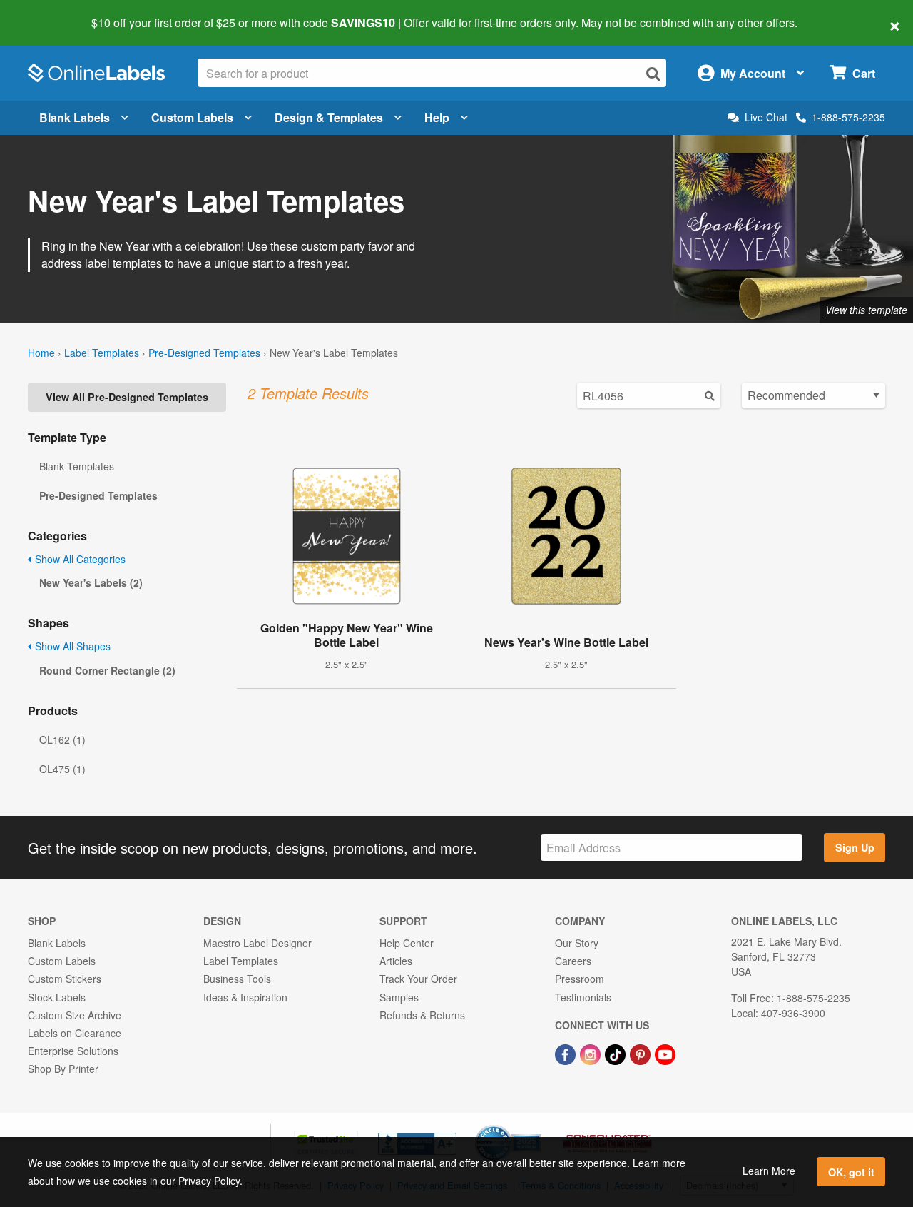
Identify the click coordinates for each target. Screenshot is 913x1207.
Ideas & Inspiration (245, 997)
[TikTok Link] (616, 1053)
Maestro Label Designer (257, 943)
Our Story (576, 943)
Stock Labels (57, 997)
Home (41, 352)
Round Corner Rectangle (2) (107, 670)
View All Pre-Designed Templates (127, 397)
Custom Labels (192, 117)
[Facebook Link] (566, 1053)
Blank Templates (76, 466)
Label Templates (101, 352)
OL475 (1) (62, 769)
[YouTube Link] (665, 1053)
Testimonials (583, 997)
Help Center (406, 943)
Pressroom (579, 978)
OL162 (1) (62, 739)
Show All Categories (79, 559)
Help (436, 117)
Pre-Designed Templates (204, 352)
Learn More (769, 1170)
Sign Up (854, 847)
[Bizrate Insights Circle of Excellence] (536, 1126)
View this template (866, 310)
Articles (395, 961)
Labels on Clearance (74, 1033)
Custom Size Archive (74, 1015)
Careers (573, 961)
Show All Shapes (71, 646)
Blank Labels (74, 117)
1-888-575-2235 (848, 117)
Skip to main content (52, 13)
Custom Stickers (64, 978)
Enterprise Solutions (73, 1051)
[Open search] (653, 74)
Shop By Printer (63, 1068)
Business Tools (237, 978)
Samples (399, 997)
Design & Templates (329, 117)
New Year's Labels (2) (91, 582)
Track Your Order (418, 978)
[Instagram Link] (591, 1053)
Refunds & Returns (422, 1015)
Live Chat (766, 117)
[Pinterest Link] (641, 1053)
